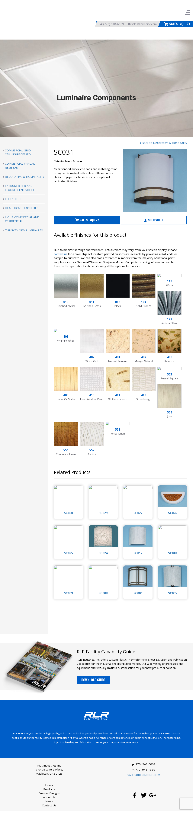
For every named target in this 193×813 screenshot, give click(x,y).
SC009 (68, 593)
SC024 (103, 553)
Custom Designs (49, 793)
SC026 (172, 513)
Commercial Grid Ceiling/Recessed (18, 152)
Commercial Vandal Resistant (20, 165)
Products (49, 789)
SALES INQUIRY (179, 23)
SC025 (68, 553)
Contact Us (49, 805)
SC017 (137, 553)
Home (49, 785)
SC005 (172, 593)
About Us (49, 797)
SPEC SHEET (155, 220)
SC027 (137, 513)
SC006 (137, 593)
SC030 (68, 513)
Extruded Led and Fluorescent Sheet (19, 187)
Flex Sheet (13, 199)
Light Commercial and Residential (22, 219)
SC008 (103, 593)
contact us (60, 254)
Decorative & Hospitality (24, 177)
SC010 (172, 553)
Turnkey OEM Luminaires (24, 230)
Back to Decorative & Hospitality (164, 143)
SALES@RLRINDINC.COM (143, 775)
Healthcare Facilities (21, 208)
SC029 (103, 513)
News (49, 801)
